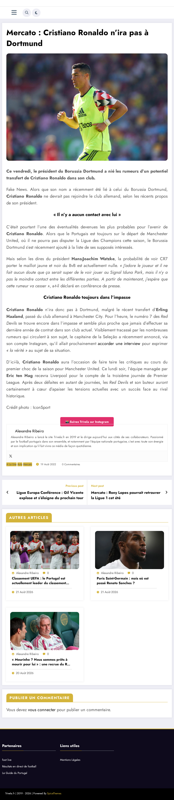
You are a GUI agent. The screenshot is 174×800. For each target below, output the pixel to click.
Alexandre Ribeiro (27, 573)
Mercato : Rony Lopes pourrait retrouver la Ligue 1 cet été (125, 495)
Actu (19, 464)
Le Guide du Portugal (14, 773)
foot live (6, 760)
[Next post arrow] (166, 492)
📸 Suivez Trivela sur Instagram (87, 422)
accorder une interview (119, 344)
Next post (97, 486)
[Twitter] (11, 456)
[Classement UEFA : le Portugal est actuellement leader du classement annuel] (44, 550)
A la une (11, 464)
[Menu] (14, 13)
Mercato (27, 464)
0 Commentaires (71, 464)
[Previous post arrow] (7, 492)
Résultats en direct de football (19, 766)
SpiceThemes (54, 793)
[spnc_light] (36, 12)
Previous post (74, 486)
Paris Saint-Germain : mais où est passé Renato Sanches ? (123, 580)
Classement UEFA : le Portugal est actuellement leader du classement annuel (39, 581)
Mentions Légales (70, 760)
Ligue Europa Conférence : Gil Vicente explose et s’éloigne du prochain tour (50, 495)
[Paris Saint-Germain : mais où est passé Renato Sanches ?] (129, 550)
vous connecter (42, 710)
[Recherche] (26, 13)
